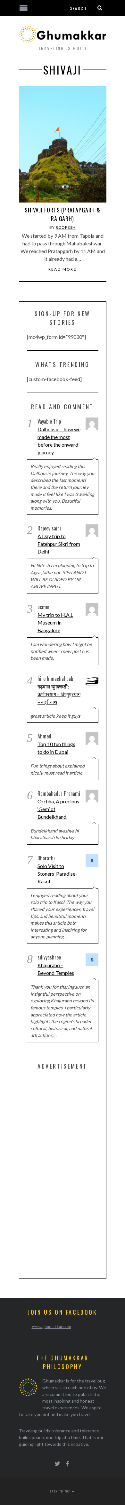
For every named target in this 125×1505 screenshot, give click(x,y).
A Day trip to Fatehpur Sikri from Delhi (59, 543)
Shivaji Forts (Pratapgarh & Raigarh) (62, 214)
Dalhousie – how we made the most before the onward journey (59, 440)
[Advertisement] (75, 1173)
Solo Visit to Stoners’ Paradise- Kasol (57, 873)
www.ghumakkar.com (51, 1326)
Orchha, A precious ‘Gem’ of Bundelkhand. (58, 809)
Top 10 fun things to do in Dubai (56, 748)
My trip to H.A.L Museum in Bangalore (55, 622)
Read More (62, 269)
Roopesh (66, 227)
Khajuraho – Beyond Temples (56, 969)
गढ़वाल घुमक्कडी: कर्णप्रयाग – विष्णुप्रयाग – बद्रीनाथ (59, 694)
